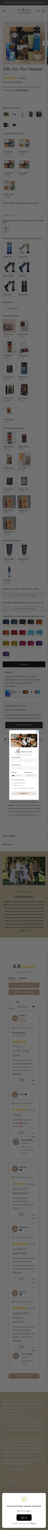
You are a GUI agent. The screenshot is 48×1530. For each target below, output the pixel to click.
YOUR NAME (16, 757)
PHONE (14, 772)
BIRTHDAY (29, 772)
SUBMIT (24, 793)
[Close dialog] (37, 732)
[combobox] (13, 775)
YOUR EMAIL (16, 765)
